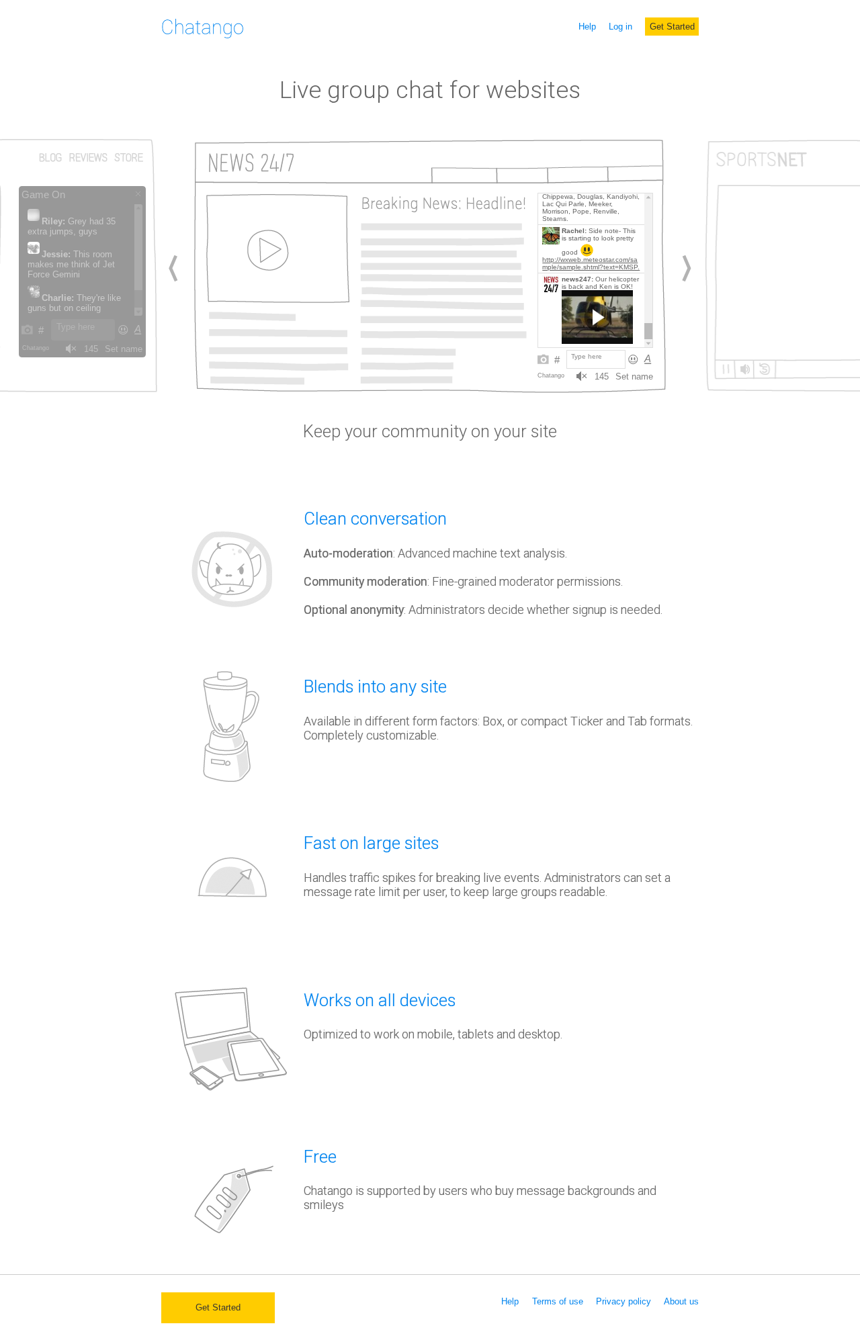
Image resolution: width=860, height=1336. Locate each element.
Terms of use (557, 1301)
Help (587, 26)
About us (681, 1301)
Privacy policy (623, 1301)
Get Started (672, 26)
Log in (620, 26)
